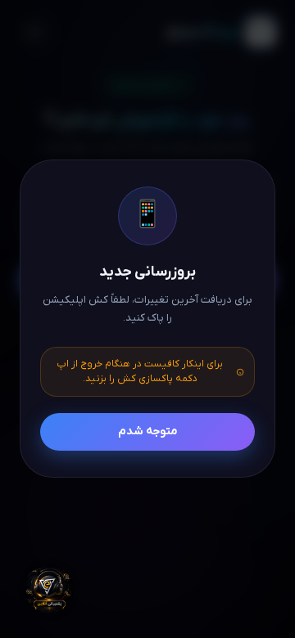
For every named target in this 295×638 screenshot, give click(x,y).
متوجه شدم (148, 431)
